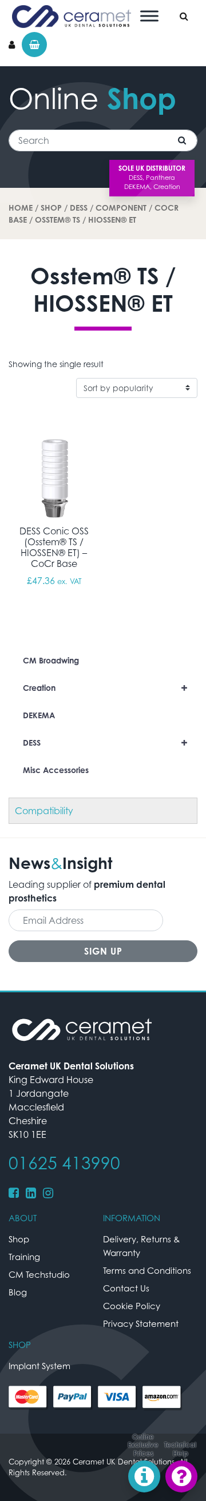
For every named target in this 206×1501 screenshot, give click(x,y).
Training (24, 1256)
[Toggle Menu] (149, 15)
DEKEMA (39, 715)
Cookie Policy (131, 1306)
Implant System (39, 1366)
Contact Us (126, 1288)
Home (21, 207)
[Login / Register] (12, 44)
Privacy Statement (141, 1323)
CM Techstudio (39, 1274)
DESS (79, 207)
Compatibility (44, 810)
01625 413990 (64, 1163)
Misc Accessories (56, 770)
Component (121, 207)
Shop (51, 207)
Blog (18, 1292)
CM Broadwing (51, 660)
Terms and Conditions (147, 1270)
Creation (105, 688)
